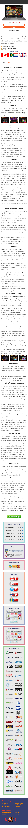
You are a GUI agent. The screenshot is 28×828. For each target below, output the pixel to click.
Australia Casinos (6, 807)
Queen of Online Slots (4, 2)
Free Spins (17, 807)
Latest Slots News (6, 812)
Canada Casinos (6, 805)
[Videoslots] (14, 516)
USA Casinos (5, 803)
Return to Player (19, 803)
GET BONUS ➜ (14, 27)
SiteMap (17, 814)
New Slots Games (19, 805)
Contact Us (4, 814)
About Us (17, 812)
